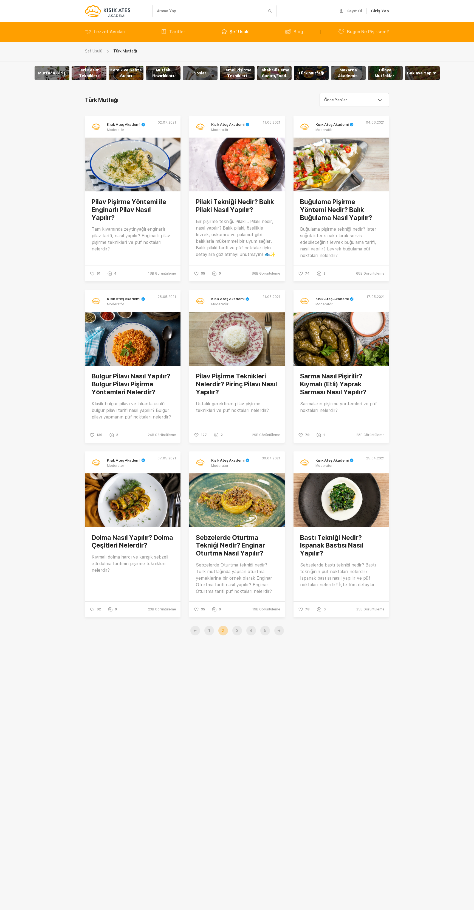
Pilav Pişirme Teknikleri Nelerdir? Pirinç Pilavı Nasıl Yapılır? (236, 384)
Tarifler (177, 31)
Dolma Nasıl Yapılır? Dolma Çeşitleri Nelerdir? (132, 541)
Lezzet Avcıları (109, 31)
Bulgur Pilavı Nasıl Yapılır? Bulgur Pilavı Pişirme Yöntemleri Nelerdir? (131, 384)
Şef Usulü (240, 31)
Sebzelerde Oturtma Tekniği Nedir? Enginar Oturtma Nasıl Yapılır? (230, 545)
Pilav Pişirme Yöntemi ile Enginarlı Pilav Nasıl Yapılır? (129, 210)
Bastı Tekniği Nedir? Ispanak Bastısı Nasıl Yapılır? (331, 545)
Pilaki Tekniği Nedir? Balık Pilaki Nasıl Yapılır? (235, 206)
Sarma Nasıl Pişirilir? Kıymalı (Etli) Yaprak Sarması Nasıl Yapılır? (333, 384)
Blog (298, 31)
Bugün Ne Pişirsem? (368, 31)
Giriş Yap (380, 11)
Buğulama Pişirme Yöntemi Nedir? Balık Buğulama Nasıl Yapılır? (336, 210)
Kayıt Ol (354, 11)
